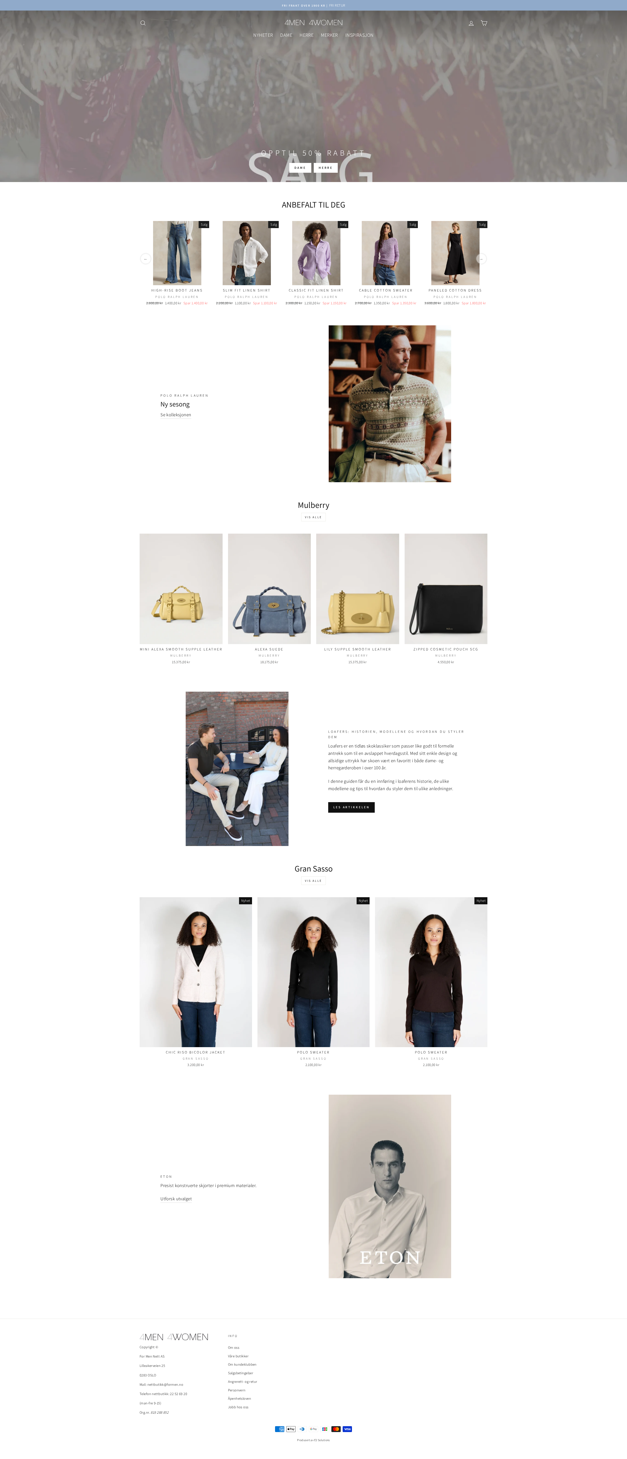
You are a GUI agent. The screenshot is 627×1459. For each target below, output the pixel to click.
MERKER (329, 35)
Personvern (237, 1390)
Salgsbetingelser (240, 1373)
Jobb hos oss (238, 1407)
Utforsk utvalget (176, 1199)
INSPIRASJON (359, 35)
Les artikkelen (351, 807)
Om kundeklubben (242, 1364)
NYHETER (263, 35)
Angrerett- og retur (242, 1381)
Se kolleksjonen (175, 414)
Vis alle (313, 517)
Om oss (234, 1347)
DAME (286, 35)
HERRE (307, 35)
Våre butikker (238, 1356)
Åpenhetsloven (239, 1398)
